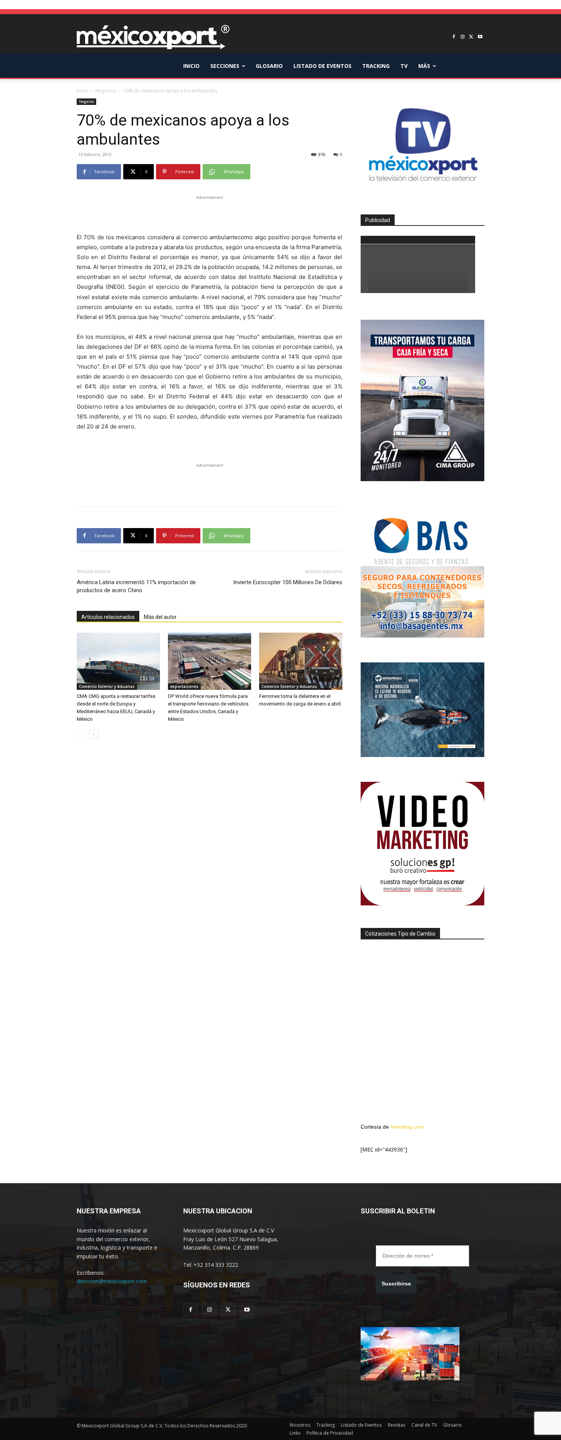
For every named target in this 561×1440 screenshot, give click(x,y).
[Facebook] (454, 37)
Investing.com (407, 1127)
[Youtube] (480, 37)
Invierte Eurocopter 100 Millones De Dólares (287, 582)
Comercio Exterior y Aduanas (107, 686)
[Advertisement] (209, 212)
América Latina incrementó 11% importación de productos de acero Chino (136, 586)
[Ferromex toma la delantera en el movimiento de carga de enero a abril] (300, 661)
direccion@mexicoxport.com (112, 1281)
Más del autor (160, 617)
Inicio (82, 90)
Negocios (105, 90)
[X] (471, 37)
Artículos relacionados (108, 617)
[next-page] (93, 734)
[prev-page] (81, 734)
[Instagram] (462, 37)
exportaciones (184, 686)
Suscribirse (396, 1284)
